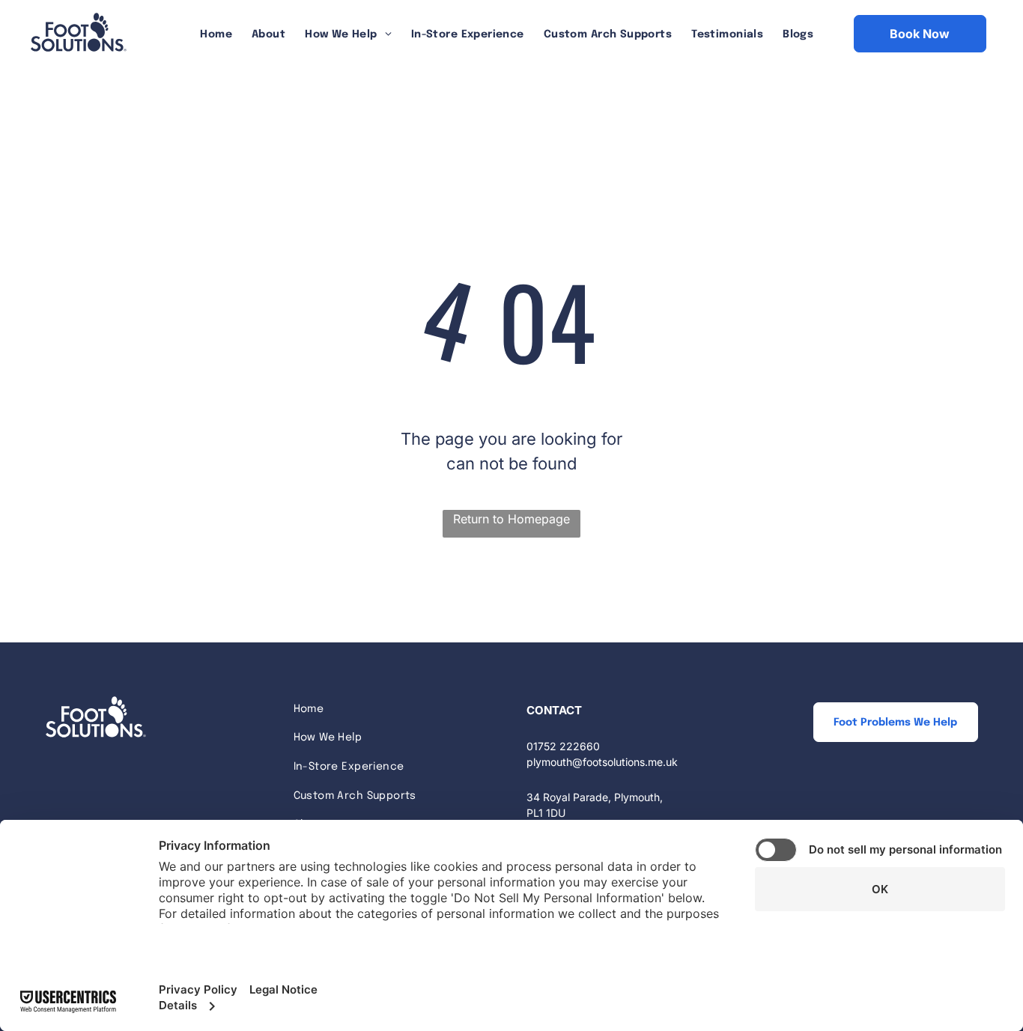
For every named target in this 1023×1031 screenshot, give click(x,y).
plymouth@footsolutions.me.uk (602, 761)
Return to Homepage (511, 518)
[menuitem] (216, 34)
